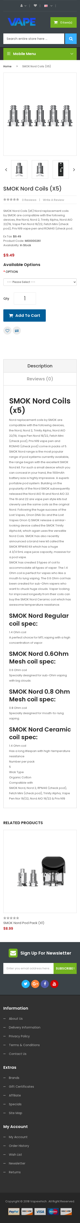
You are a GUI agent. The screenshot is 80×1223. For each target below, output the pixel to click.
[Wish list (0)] (35, 5)
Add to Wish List (7, 330)
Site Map (15, 1113)
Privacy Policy (19, 1036)
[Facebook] (45, 984)
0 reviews (29, 200)
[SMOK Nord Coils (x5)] (19, 169)
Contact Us (17, 1054)
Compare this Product (17, 330)
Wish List (15, 1154)
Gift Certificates (21, 1086)
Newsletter (17, 1163)
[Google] (35, 984)
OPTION (12, 272)
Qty (6, 298)
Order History (19, 1146)
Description (40, 366)
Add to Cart (27, 315)
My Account (18, 1137)
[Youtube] (54, 984)
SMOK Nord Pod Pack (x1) (23, 923)
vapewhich (38, 1201)
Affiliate (15, 1095)
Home (7, 66)
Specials (15, 1104)
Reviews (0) (40, 379)
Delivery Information (24, 1027)
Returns (15, 1172)
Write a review (53, 200)
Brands (14, 1078)
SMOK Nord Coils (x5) (36, 66)
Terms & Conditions (24, 1045)
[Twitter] (26, 984)
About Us (16, 1018)
